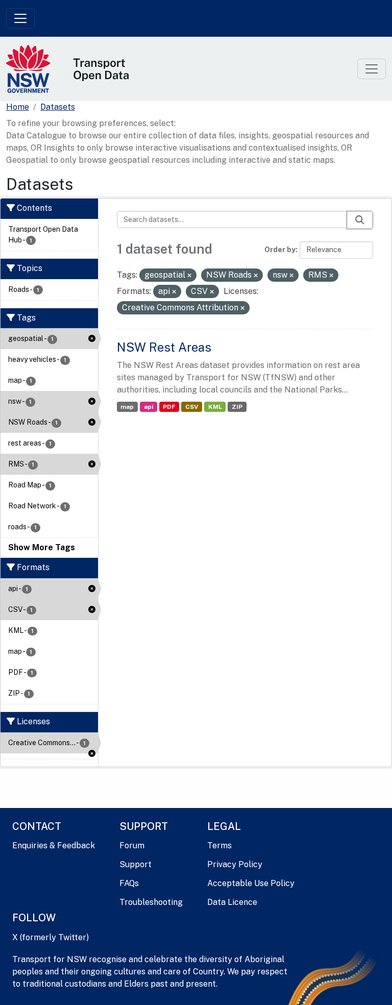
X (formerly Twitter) (50, 937)
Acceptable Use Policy (251, 883)
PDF (169, 406)
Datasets (57, 107)
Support (135, 864)
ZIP (237, 406)
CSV (191, 406)
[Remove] (189, 276)
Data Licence (232, 902)
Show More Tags (41, 547)
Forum (131, 845)
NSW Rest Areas (164, 347)
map (127, 406)
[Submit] (360, 220)
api (148, 406)
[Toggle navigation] (20, 18)
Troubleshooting (151, 902)
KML (215, 406)
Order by (280, 250)
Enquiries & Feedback (53, 845)
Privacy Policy (234, 864)
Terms (219, 845)
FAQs (129, 883)
